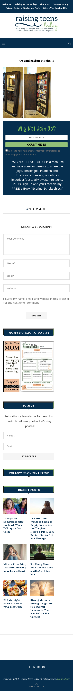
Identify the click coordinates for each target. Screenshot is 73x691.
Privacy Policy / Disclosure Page (23, 8)
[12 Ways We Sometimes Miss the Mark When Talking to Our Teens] (15, 506)
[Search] (69, 43)
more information (25, 154)
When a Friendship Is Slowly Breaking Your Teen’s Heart (14, 568)
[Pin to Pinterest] (40, 209)
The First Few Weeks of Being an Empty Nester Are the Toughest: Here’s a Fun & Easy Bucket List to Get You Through (42, 528)
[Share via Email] (44, 209)
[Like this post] (30, 209)
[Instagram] (39, 667)
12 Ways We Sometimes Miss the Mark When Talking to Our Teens (13, 525)
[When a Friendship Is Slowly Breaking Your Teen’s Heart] (15, 552)
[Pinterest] (43, 667)
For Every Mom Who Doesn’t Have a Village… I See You (41, 569)
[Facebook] (29, 667)
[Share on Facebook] (33, 209)
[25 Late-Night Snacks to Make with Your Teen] (15, 588)
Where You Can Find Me (55, 8)
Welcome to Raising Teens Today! (19, 4)
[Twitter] (33, 667)
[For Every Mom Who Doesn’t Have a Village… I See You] (42, 552)
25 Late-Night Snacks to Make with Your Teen (12, 603)
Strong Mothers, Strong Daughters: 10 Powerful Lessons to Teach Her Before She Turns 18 (41, 608)
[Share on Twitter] (37, 209)
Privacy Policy (63, 679)
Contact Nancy (60, 4)
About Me (45, 4)
